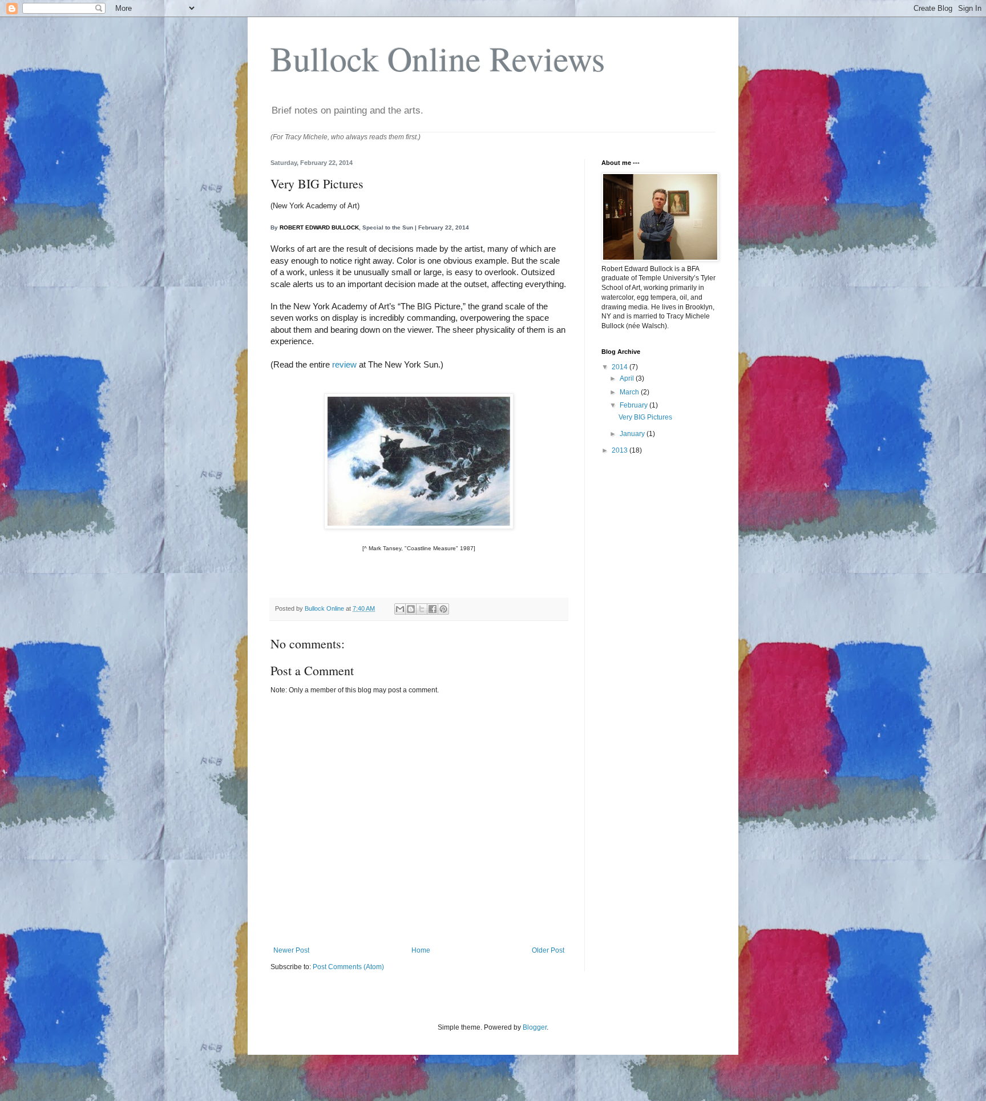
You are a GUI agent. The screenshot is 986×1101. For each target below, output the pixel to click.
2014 (620, 367)
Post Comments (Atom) (348, 967)
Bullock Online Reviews (437, 58)
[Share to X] (421, 609)
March (630, 392)
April (628, 378)
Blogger (535, 1027)
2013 (620, 450)
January (633, 434)
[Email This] (400, 609)
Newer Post (291, 950)
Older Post (548, 950)
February (634, 405)
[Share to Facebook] (432, 609)
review (344, 364)
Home (420, 950)
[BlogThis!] (411, 609)
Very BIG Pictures (645, 417)
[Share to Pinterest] (443, 609)
